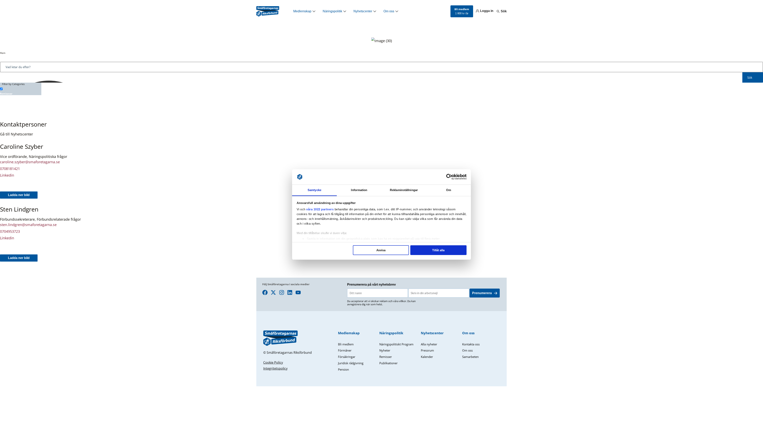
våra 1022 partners (320, 209)
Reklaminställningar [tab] (404, 190)
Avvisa (380, 250)
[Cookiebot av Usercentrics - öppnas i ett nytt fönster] (449, 177)
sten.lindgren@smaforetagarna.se (29, 224)
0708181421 (10, 168)
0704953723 (10, 231)
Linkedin (7, 175)
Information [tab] (359, 190)
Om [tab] (448, 190)
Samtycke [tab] (314, 190)
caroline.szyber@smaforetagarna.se (30, 161)
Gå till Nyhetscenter (16, 134)
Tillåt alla (438, 250)
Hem (2, 53)
